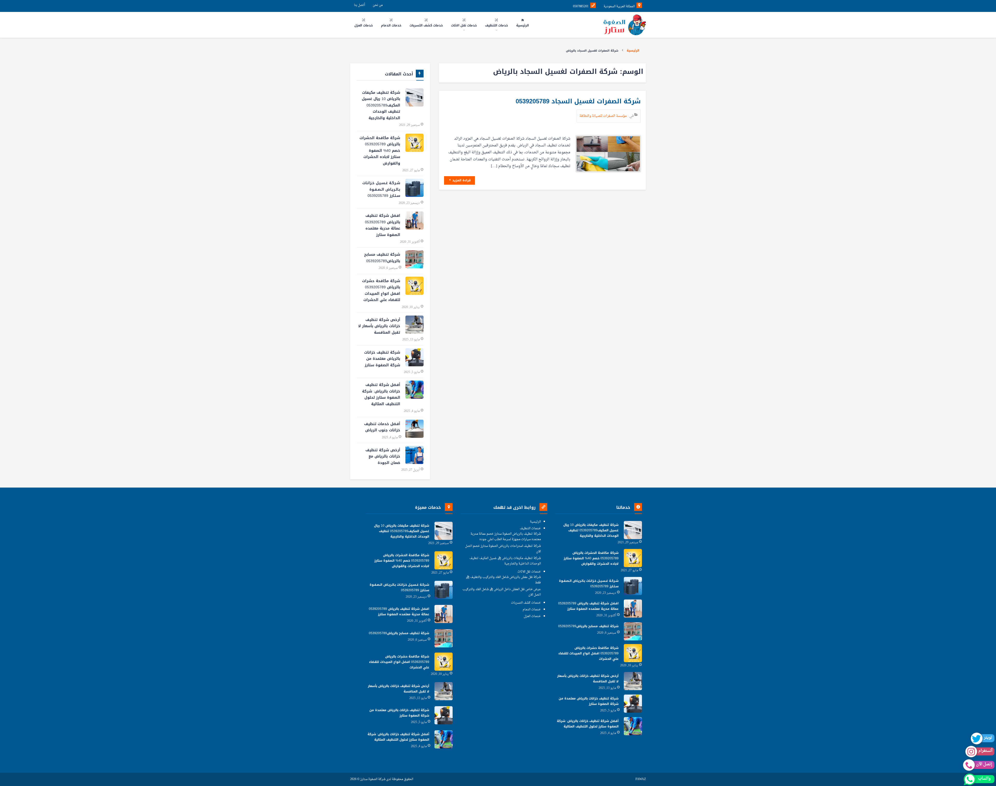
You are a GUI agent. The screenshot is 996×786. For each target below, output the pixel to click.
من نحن (378, 5)
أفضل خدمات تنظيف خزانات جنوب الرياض (382, 427)
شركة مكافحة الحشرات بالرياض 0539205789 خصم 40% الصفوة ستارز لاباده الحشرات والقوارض (379, 150)
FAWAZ (640, 779)
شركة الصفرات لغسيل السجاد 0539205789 (578, 101)
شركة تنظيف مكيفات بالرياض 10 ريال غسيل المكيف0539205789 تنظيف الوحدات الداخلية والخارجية (381, 105)
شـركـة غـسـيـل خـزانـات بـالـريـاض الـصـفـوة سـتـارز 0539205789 (381, 189)
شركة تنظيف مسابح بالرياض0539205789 (382, 258)
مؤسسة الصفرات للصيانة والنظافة (603, 116)
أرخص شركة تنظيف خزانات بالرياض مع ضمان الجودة (382, 456)
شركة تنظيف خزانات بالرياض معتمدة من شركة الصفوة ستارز (382, 359)
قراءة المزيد (461, 180)
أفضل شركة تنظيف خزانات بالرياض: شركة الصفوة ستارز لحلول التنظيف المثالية (381, 394)
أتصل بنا (359, 5)
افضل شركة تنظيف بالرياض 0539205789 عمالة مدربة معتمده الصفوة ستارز (382, 225)
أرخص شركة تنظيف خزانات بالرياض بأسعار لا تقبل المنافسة (379, 326)
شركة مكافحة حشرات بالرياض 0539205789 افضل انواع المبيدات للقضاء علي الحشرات (381, 290)
